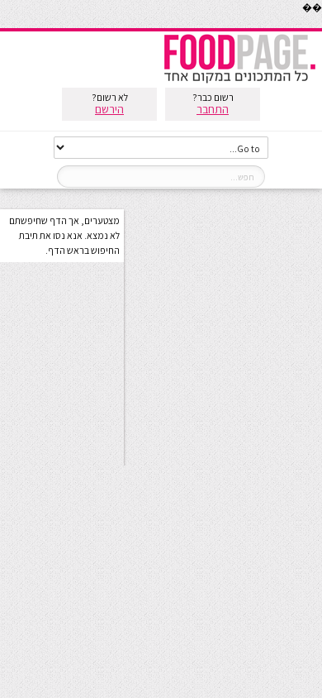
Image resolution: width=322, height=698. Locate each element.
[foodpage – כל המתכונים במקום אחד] (239, 81)
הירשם (109, 109)
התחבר (213, 109)
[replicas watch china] (321, 24)
